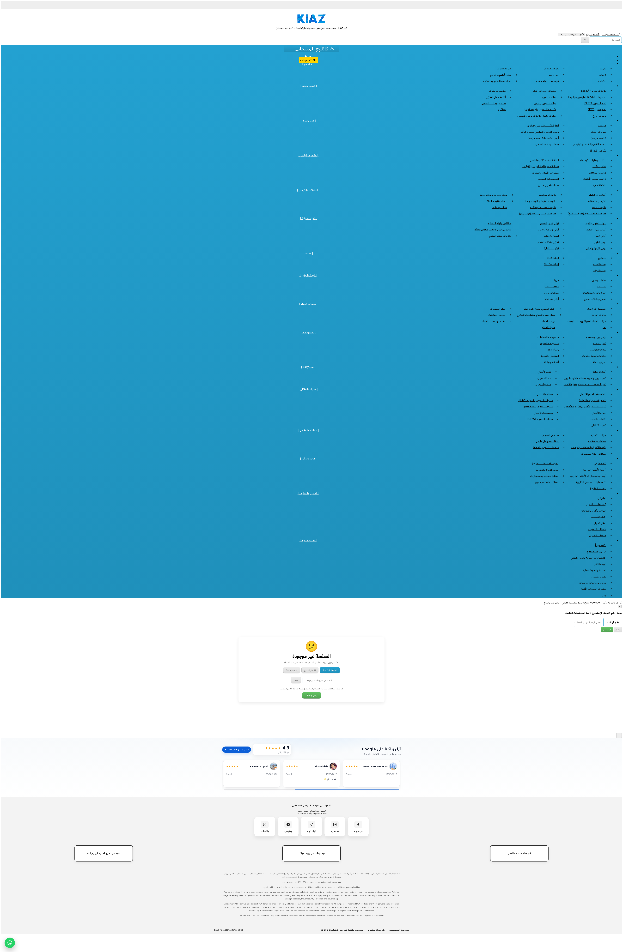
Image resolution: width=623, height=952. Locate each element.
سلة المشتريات (610, 34)
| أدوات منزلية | (308, 218)
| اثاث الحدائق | (308, 458)
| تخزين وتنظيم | (308, 86)
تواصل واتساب (311, 695)
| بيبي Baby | (308, 367)
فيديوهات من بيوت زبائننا (311, 853)
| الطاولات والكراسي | (308, 190)
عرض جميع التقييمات (237, 749)
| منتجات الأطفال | (308, 389)
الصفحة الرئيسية (330, 670)
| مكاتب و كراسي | (308, 155)
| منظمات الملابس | (308, 430)
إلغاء (618, 629)
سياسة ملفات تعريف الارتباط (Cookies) (341, 929)
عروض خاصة (291, 670)
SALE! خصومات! (308, 60)
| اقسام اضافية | (308, 540)
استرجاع (607, 629)
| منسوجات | (308, 332)
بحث (296, 680)
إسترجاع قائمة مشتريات (570, 34)
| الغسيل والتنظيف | (308, 493)
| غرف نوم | (308, 63)
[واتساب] (10, 943)
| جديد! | (308, 56)
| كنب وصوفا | (308, 120)
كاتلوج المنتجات (311, 48)
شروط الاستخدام (376, 929)
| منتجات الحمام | (308, 304)
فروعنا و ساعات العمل (519, 853)
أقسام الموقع (592, 34)
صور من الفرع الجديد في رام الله (103, 853)
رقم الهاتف (613, 622)
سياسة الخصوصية (399, 929)
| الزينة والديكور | (308, 275)
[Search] (585, 40)
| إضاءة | (308, 253)
